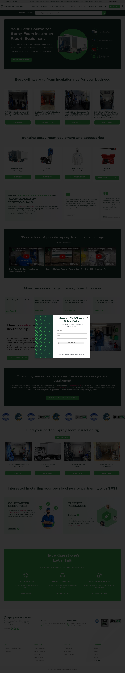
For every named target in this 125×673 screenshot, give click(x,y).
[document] (62, 336)
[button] (87, 317)
